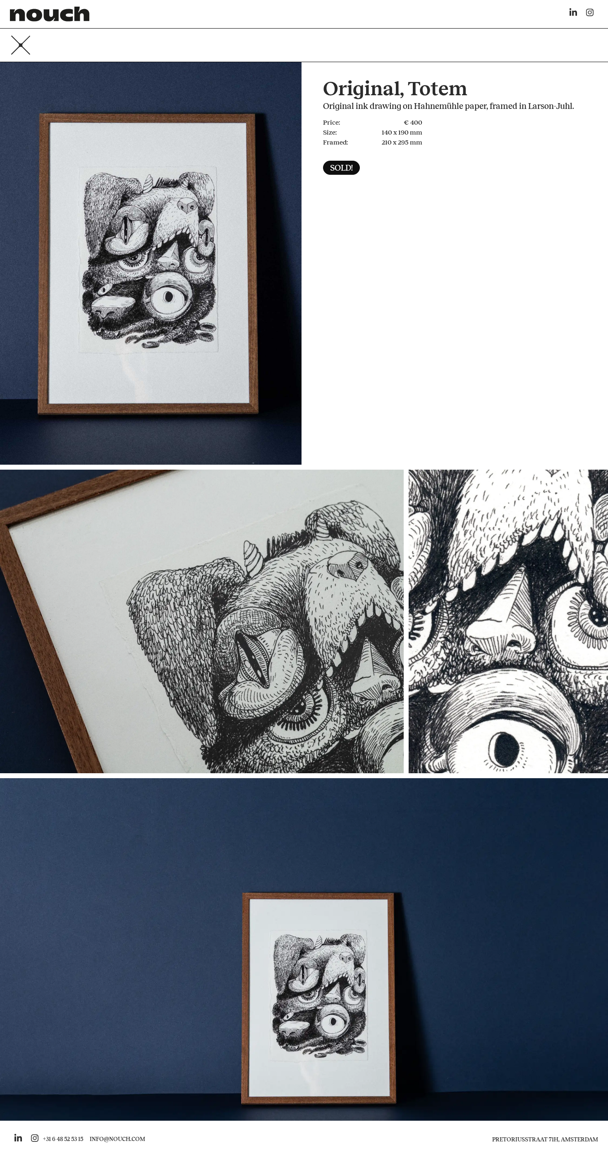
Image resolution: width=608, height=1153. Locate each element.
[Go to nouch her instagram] (34, 1139)
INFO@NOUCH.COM (117, 1139)
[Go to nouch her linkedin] (18, 1139)
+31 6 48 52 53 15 (63, 1139)
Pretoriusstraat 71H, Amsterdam (545, 1139)
